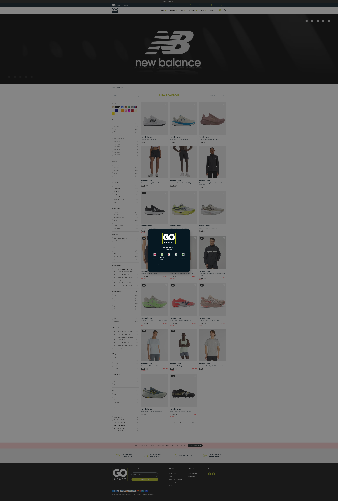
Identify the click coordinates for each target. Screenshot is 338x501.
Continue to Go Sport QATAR (169, 266)
